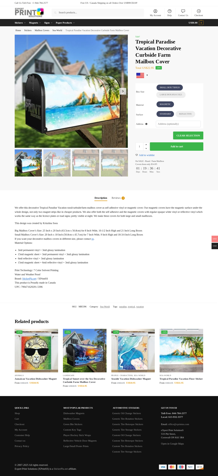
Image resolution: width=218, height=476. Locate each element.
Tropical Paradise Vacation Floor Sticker (181, 379)
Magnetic (165, 104)
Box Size (140, 92)
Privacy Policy (22, 446)
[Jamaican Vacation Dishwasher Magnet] (36, 350)
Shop (17, 413)
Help (169, 15)
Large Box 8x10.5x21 (171, 94)
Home (18, 30)
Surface (139, 114)
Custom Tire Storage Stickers (126, 451)
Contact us (20, 440)
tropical (131, 306)
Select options (36, 389)
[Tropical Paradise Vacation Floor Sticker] (181, 350)
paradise (123, 306)
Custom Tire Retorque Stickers (127, 440)
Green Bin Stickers (72, 424)
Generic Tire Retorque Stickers (127, 424)
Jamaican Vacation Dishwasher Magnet (36, 379)
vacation (140, 306)
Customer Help (22, 435)
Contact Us (183, 15)
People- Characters (122, 375)
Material (140, 105)
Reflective (185, 114)
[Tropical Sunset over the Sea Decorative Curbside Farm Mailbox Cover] (84, 350)
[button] (196, 22)
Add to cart (176, 146)
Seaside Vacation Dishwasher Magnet (131, 379)
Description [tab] (101, 197)
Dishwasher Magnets (73, 413)
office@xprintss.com (178, 424)
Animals (19, 375)
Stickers (27, 30)
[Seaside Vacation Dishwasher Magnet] (133, 350)
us (92, 238)
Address (140, 124)
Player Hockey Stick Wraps (77, 435)
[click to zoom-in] (71, 91)
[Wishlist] (53, 333)
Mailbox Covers (42, 30)
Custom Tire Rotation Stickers (127, 446)
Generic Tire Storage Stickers (127, 429)
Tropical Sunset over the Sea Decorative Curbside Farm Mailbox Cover (84, 380)
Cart (17, 418)
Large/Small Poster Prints (76, 446)
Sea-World (57, 30)
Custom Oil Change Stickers (126, 435)
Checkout (198, 15)
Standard (165, 114)
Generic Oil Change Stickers (126, 413)
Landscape (68, 375)
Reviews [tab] (118, 197)
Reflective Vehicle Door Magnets (80, 440)
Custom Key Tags (72, 429)
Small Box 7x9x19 (170, 87)
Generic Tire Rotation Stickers (127, 418)
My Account (155, 15)
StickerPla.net (29, 278)
